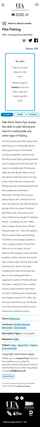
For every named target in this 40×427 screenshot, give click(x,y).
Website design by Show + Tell (15, 422)
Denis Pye (23, 345)
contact (15, 87)
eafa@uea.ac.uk (18, 371)
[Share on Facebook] (35, 41)
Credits (20, 115)
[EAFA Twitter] (17, 398)
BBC (16, 339)
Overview (7, 115)
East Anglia (20, 328)
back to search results (19, 23)
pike (13, 345)
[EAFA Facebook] (22, 398)
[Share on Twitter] (29, 41)
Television (15, 319)
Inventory (33, 115)
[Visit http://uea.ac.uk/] (12, 405)
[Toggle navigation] (36, 5)
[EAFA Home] (20, 10)
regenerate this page (23, 386)
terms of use (23, 358)
